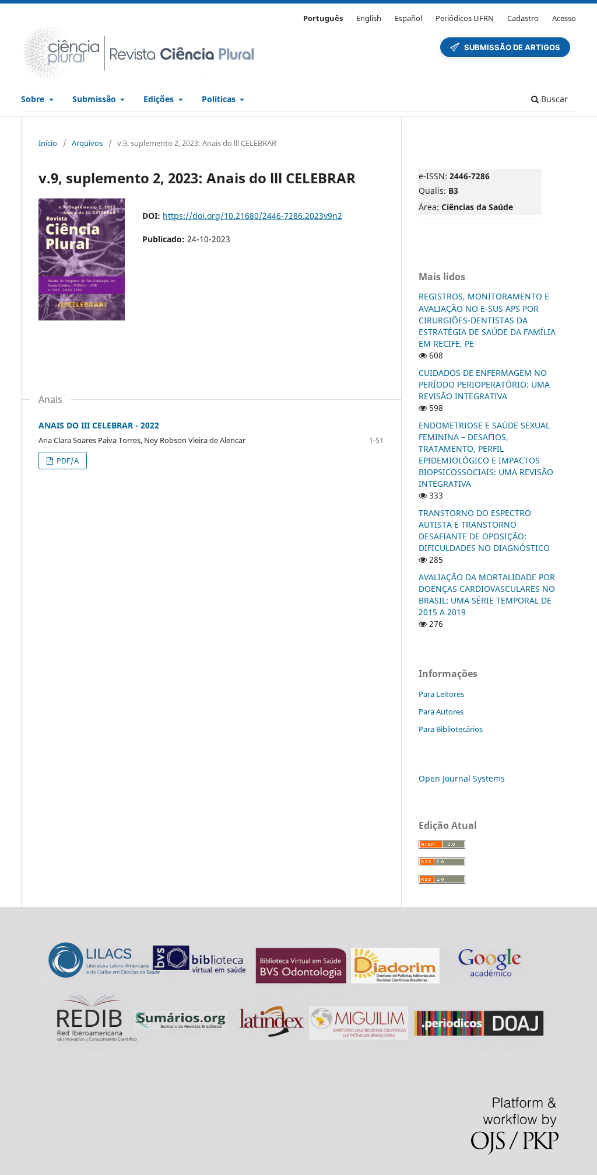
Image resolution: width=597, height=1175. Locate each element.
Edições (159, 98)
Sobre (34, 98)
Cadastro (523, 18)
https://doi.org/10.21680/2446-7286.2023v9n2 (252, 215)
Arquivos (87, 143)
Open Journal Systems (462, 778)
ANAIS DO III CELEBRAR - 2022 (98, 425)
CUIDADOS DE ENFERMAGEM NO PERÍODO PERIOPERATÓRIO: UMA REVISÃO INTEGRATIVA (484, 384)
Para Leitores (441, 694)
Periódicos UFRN (465, 18)
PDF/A (67, 460)
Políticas (220, 98)
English (368, 18)
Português (323, 18)
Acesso (564, 18)
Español (408, 18)
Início (47, 143)
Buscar (553, 98)
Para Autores (441, 711)
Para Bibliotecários (451, 729)
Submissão (95, 98)
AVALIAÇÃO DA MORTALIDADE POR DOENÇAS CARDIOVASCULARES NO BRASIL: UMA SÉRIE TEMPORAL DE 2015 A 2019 (487, 594)
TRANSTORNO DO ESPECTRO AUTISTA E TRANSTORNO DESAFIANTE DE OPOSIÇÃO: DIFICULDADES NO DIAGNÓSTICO (484, 530)
